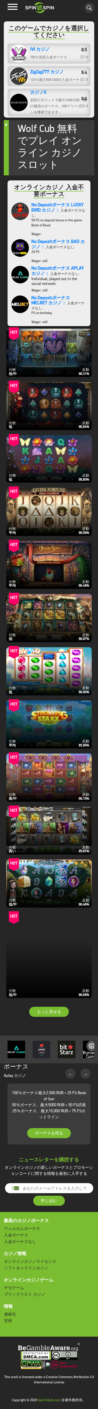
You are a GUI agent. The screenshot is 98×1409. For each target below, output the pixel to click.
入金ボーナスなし (20, 1241)
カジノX (38, 92)
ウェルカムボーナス (22, 1228)
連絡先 (10, 1314)
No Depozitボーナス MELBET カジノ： (50, 300)
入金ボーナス (16, 1235)
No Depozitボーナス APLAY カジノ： (57, 270)
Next (85, 1074)
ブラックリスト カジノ (24, 1294)
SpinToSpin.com (49, 1400)
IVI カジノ (40, 49)
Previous (70, 1074)
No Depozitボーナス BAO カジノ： (58, 244)
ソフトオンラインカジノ (26, 1268)
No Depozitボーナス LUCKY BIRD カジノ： (57, 207)
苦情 (8, 1320)
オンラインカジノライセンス (30, 1261)
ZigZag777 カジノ (47, 72)
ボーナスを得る (49, 1133)
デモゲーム (14, 1287)
